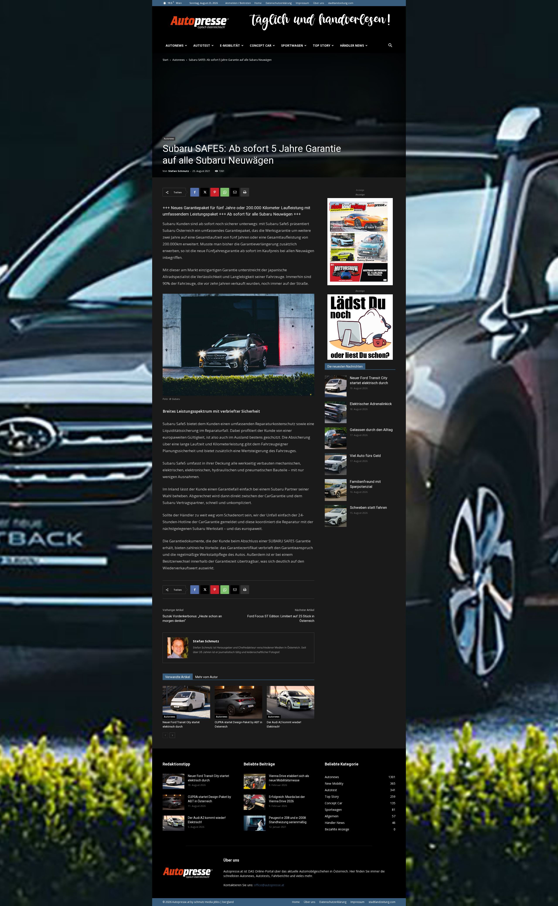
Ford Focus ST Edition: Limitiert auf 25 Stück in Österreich (280, 618)
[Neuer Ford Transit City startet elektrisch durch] (186, 702)
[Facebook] (194, 192)
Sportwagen (292, 45)
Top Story (321, 45)
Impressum (302, 3)
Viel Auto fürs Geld (365, 455)
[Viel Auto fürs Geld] (336, 464)
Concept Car (260, 45)
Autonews (175, 45)
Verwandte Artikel (177, 677)
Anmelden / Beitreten (238, 3)
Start (165, 60)
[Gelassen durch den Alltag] (336, 438)
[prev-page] (165, 735)
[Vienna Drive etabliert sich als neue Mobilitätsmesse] (254, 781)
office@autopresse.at (269, 885)
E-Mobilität (230, 45)
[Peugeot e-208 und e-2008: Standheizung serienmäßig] (254, 823)
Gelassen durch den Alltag (371, 430)
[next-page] (172, 735)
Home (258, 3)
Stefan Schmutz (178, 171)
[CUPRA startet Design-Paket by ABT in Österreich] (238, 702)
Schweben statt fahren (368, 507)
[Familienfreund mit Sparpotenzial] (336, 490)
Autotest (201, 45)
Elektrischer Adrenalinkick (371, 404)
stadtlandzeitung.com (340, 3)
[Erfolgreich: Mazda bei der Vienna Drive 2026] (254, 802)
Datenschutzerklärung (279, 3)
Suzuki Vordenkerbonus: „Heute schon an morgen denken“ (192, 618)
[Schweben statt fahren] (336, 516)
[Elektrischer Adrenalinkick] (336, 412)
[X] (204, 192)
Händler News (352, 45)
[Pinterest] (214, 192)
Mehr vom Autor (206, 677)
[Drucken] (244, 192)
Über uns (318, 3)
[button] (390, 46)
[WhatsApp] (224, 192)
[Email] (234, 192)
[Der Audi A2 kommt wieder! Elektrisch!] (290, 702)
